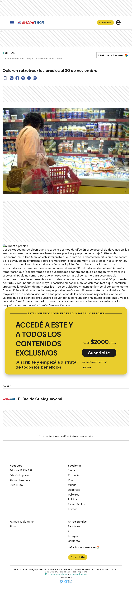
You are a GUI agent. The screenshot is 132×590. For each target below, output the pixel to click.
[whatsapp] (12, 78)
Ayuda (84, 574)
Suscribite (105, 22)
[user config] (118, 22)
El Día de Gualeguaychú (40, 398)
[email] (29, 78)
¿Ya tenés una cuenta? (94, 365)
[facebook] (17, 78)
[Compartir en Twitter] (23, 78)
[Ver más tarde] (5, 78)
